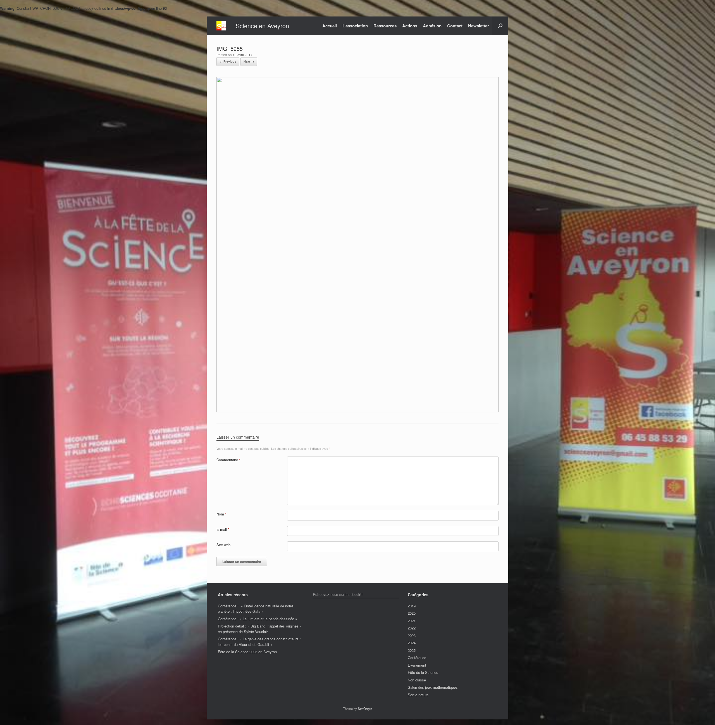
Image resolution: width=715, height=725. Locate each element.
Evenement (417, 665)
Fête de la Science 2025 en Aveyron (247, 651)
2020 (412, 613)
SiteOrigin (365, 708)
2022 (412, 628)
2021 (412, 620)
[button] (500, 25)
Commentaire (228, 459)
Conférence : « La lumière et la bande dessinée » (257, 618)
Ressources (385, 26)
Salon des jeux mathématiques (433, 687)
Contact (455, 26)
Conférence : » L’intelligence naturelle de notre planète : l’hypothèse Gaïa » (255, 608)
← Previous (228, 61)
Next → (249, 61)
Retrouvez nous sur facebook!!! (338, 594)
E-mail (222, 529)
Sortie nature (418, 694)
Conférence (417, 657)
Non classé (417, 680)
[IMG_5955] (357, 410)
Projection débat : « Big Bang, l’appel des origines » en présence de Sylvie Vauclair (260, 628)
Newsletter (478, 26)
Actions (409, 26)
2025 (412, 650)
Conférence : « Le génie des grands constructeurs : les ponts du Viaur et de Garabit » (259, 641)
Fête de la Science (423, 672)
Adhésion (432, 26)
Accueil (329, 26)
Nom (221, 514)
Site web (223, 544)
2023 (412, 635)
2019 (412, 605)
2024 (412, 642)
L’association (355, 26)
